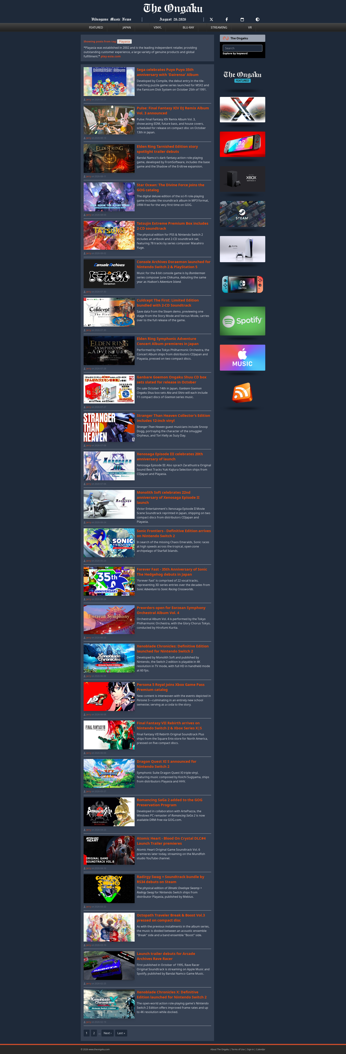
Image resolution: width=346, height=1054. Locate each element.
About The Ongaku (219, 1049)
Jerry (88, 99)
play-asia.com (111, 56)
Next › (108, 1033)
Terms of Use (238, 1049)
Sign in (250, 1049)
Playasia (124, 41)
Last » (121, 1033)
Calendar (260, 1049)
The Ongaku (239, 38)
